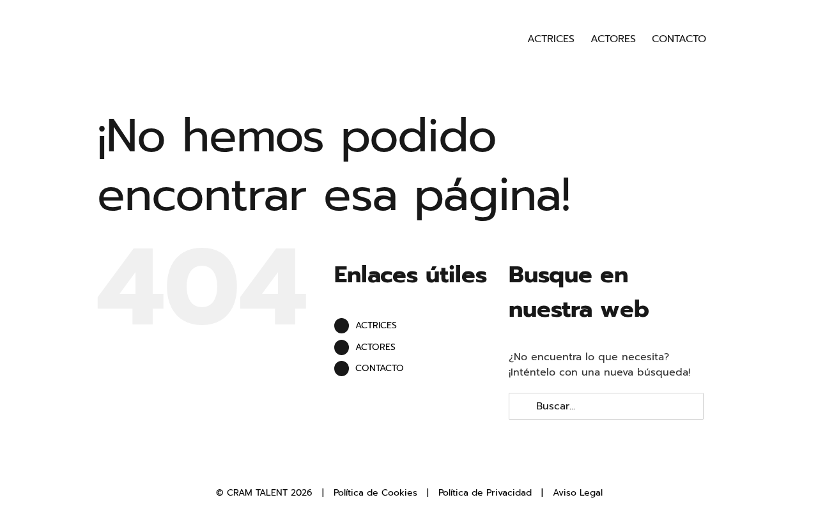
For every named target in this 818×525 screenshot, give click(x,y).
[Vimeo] (441, 464)
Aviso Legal (578, 492)
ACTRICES (376, 325)
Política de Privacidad (485, 492)
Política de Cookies (375, 492)
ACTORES (375, 347)
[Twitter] (399, 464)
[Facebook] (378, 464)
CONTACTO (379, 368)
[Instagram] (420, 464)
